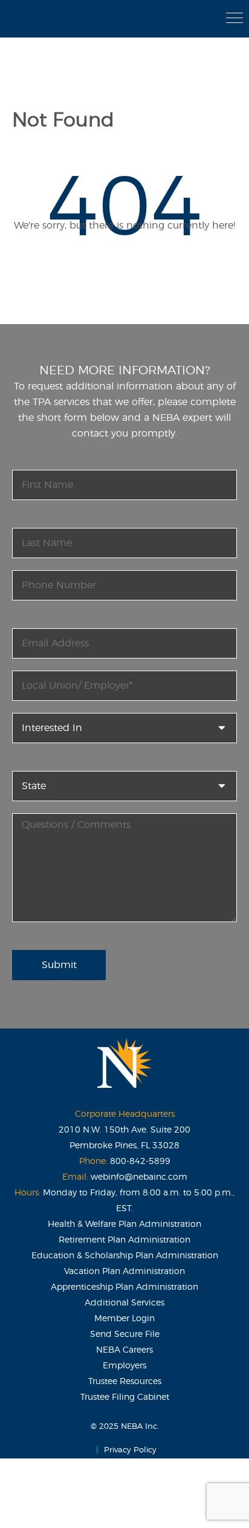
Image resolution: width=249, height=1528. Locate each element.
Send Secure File (125, 1334)
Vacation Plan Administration (124, 1271)
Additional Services (124, 1303)
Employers (124, 1366)
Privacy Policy (130, 1450)
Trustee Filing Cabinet (124, 1397)
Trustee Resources (124, 1381)
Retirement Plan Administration (124, 1240)
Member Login (124, 1319)
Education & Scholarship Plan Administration (124, 1256)
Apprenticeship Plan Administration (124, 1287)
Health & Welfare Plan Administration (124, 1224)
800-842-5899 (140, 1161)
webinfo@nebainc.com (139, 1177)
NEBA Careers (124, 1350)
